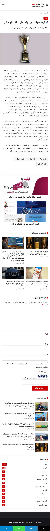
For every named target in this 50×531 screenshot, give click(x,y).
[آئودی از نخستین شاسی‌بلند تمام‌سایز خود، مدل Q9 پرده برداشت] (13, 273)
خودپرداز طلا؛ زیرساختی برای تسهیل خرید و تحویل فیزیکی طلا (37, 252)
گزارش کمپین (42, 479)
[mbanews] (38, 5)
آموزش (44, 490)
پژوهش (44, 475)
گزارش (44, 468)
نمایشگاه (44, 494)
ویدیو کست (43, 505)
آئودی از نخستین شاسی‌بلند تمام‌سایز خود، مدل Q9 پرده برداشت (15, 283)
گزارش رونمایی (41, 501)
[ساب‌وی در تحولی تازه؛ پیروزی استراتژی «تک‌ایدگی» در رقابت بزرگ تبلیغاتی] (41, 426)
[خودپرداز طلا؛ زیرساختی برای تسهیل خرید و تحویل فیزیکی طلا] (37, 243)
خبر (41, 13)
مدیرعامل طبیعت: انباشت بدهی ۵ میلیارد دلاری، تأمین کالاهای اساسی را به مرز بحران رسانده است (18, 404)
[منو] (3, 6)
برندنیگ (42, 159)
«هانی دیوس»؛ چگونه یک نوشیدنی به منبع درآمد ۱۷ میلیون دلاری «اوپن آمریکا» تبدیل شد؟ (18, 435)
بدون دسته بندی (41, 497)
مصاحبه (44, 472)
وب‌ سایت (45, 354)
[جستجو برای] (47, 6)
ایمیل (45, 344)
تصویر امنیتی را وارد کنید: (29, 378)
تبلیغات (31, 159)
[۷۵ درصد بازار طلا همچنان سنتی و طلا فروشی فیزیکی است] (41, 416)
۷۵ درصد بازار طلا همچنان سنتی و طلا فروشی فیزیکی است (19, 414)
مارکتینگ (41, 164)
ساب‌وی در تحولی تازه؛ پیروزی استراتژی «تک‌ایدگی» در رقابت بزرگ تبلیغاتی (18, 425)
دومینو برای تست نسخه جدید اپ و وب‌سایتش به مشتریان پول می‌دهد (37, 283)
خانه (45, 13)
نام (46, 334)
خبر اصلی (19, 159)
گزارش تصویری (41, 486)
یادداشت (44, 483)
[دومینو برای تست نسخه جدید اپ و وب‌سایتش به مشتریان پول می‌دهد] (37, 273)
